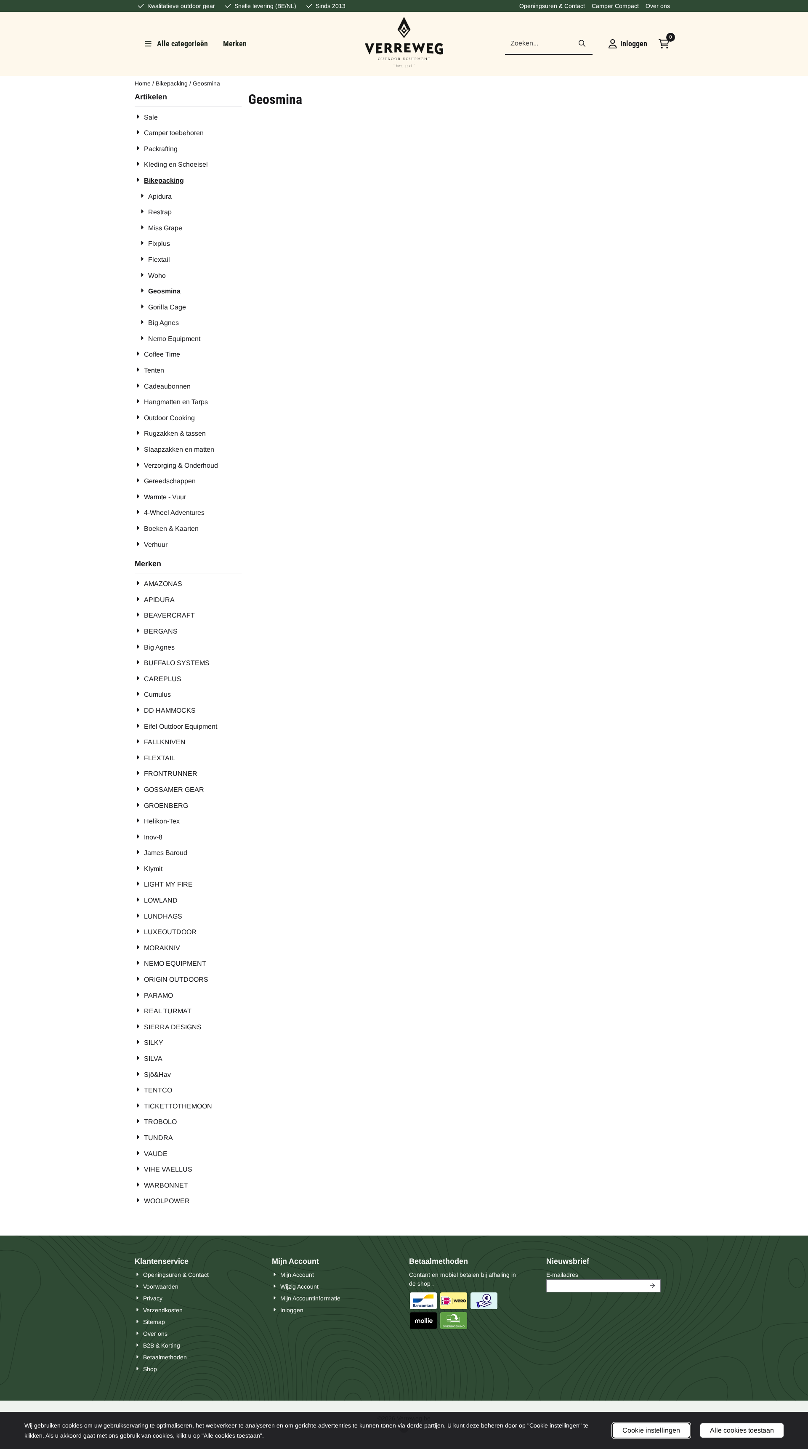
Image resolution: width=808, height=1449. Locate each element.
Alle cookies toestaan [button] (742, 1430)
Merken (235, 43)
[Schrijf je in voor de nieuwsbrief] (653, 1285)
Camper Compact (615, 6)
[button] (628, 44)
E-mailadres (603, 1274)
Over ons (658, 6)
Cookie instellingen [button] (651, 1430)
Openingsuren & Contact (552, 6)
